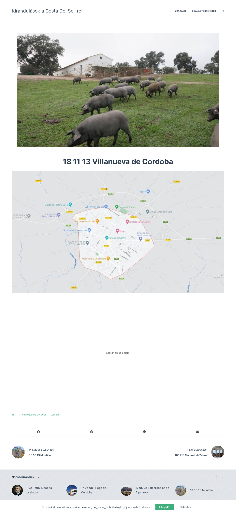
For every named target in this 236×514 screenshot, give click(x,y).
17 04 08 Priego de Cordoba (93, 490)
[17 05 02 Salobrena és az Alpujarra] (126, 490)
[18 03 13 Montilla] (180, 490)
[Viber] (144, 431)
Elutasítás (185, 507)
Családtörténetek (204, 11)
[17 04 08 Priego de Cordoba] (71, 490)
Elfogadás (164, 507)
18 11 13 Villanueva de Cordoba (29, 414)
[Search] (223, 11)
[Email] (197, 431)
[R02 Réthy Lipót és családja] (17, 490)
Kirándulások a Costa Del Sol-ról (47, 11)
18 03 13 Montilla (201, 490)
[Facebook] (38, 431)
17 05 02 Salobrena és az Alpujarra (152, 490)
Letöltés (55, 414)
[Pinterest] (91, 431)
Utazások (181, 11)
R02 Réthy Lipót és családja (39, 490)
